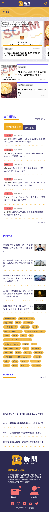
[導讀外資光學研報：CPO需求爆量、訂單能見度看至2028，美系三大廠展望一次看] (40, 281)
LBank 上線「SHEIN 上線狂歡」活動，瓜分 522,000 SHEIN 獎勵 (24, 140)
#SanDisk (24, 365)
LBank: (7, 138)
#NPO (26, 348)
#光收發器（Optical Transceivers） (17, 357)
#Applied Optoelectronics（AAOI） (17, 340)
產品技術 (29, 85)
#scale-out (36, 348)
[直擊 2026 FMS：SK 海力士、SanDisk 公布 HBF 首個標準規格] (40, 310)
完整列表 (39, 119)
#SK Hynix (36, 365)
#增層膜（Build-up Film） (34, 331)
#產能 (6, 336)
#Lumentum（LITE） (12, 348)
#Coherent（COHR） (12, 344)
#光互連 (27, 353)
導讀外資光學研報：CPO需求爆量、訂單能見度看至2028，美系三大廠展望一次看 (18, 278)
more (40, 222)
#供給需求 (25, 327)
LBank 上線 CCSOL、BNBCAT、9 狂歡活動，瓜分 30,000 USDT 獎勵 (24, 184)
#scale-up (8, 352)
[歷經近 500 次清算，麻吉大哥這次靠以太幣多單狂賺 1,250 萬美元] (40, 250)
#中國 (18, 353)
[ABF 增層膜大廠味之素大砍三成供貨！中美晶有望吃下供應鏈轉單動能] (40, 266)
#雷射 (15, 361)
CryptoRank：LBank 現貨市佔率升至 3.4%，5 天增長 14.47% (24, 155)
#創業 (6, 365)
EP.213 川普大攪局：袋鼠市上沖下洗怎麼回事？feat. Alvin (24, 442)
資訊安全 (8, 49)
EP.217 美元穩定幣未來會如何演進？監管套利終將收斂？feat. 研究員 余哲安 (24, 432)
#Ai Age (24, 361)
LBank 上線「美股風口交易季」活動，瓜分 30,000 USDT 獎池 (24, 169)
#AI (31, 335)
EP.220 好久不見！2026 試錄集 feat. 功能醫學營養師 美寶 (24, 413)
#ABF (18, 323)
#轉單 (23, 336)
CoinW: (7, 211)
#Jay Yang (35, 361)
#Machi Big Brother (26, 319)
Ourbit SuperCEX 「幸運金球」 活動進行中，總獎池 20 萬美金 (24, 198)
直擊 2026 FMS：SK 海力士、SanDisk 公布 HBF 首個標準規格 (18, 307)
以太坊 (21, 85)
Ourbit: (7, 197)
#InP (33, 344)
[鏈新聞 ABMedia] (24, 3)
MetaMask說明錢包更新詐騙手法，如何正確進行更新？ (22, 54)
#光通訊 (37, 357)
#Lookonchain (9, 319)
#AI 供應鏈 (28, 323)
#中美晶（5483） (10, 327)
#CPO (26, 344)
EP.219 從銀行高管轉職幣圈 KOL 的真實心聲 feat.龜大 (24, 423)
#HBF (15, 365)
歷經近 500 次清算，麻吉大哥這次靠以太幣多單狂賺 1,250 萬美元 (18, 248)
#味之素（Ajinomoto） (12, 331)
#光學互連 (38, 353)
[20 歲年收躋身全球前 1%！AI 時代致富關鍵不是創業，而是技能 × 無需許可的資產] (40, 296)
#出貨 (35, 327)
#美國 (6, 361)
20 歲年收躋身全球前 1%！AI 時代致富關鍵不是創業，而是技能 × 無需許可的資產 (18, 293)
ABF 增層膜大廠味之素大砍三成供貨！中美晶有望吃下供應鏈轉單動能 (18, 263)
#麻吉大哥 (8, 323)
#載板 (15, 336)
